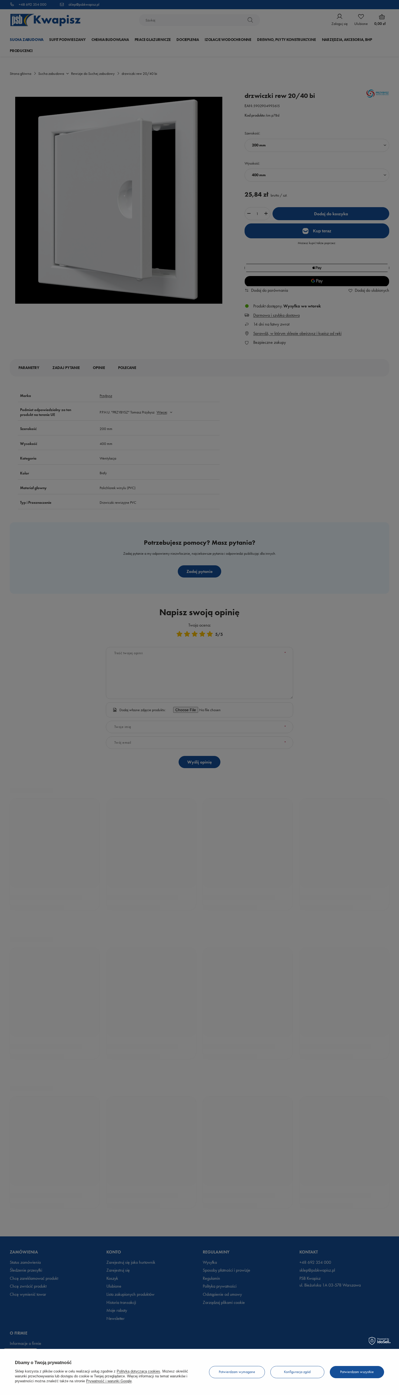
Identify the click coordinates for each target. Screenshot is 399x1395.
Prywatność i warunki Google (109, 1381)
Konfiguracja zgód (297, 1372)
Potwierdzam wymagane (237, 1372)
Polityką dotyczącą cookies (138, 1371)
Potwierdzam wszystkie (357, 1372)
